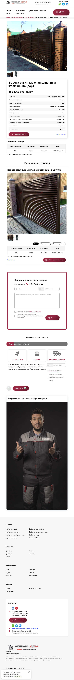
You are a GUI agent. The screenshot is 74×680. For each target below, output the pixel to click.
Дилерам (9, 554)
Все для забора (34, 538)
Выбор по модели (11, 529)
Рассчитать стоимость (18, 134)
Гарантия (32, 554)
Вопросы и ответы (35, 588)
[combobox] (41, 289)
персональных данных (35, 311)
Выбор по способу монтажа (15, 535)
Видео (8, 572)
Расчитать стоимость (56, 260)
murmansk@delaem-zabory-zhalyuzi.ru (25, 628)
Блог (7, 570)
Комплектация (57, 244)
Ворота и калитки (17, 17)
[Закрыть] (29, 671)
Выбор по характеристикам (38, 532)
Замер (8, 557)
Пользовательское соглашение (16, 673)
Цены (35, 244)
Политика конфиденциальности (16, 671)
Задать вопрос (60, 134)
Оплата (31, 551)
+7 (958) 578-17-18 (63, 1)
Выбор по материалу (13, 532)
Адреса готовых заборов (37, 11)
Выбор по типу (34, 535)
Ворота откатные (29, 17)
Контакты (9, 575)
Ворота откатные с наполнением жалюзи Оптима (34, 170)
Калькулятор (20, 11)
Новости (32, 570)
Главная (8, 17)
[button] (8, 163)
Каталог (8, 11)
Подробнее (17, 676)
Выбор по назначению (36, 529)
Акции (8, 588)
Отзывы (8, 14)
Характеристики (45, 244)
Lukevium (21, 668)
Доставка (9, 551)
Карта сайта (33, 575)
